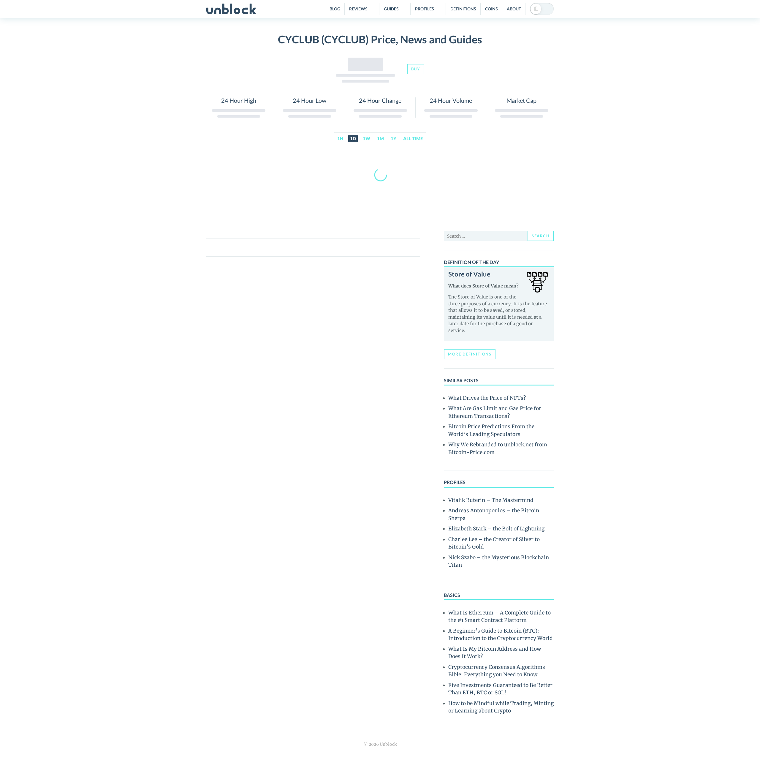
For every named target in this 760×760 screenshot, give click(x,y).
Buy (415, 69)
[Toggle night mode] (542, 9)
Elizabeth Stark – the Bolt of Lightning (496, 528)
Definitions (463, 8)
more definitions (469, 354)
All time (413, 138)
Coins (491, 8)
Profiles (424, 8)
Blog (335, 8)
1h (340, 138)
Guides (391, 8)
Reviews (358, 8)
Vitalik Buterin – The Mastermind (490, 500)
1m (380, 138)
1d (353, 138)
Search (541, 235)
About (514, 8)
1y (393, 138)
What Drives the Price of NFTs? (487, 398)
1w (366, 138)
